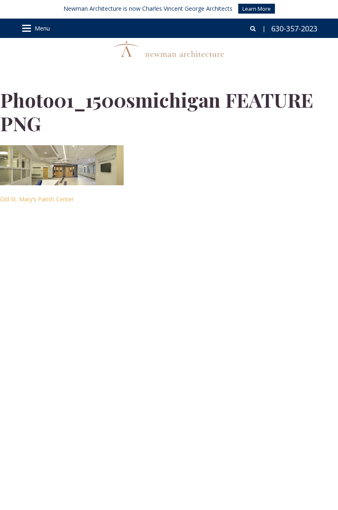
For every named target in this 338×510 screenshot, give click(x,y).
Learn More (256, 8)
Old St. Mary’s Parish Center (37, 199)
